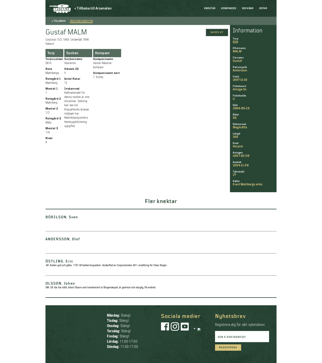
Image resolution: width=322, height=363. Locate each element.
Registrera (228, 347)
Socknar (248, 8)
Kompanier (228, 8)
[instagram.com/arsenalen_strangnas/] (175, 328)
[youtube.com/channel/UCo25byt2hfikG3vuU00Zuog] (185, 328)
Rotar (263, 8)
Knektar (209, 8)
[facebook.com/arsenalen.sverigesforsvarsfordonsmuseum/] (165, 328)
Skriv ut (216, 32)
